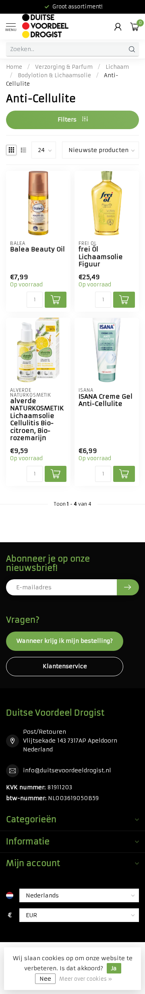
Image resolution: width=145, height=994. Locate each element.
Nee (45, 978)
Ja (114, 968)
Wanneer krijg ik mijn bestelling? (65, 640)
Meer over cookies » (85, 979)
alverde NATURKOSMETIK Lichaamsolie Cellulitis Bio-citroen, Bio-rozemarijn (37, 419)
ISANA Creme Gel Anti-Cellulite (106, 400)
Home (14, 67)
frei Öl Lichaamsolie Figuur (101, 257)
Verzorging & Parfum (64, 67)
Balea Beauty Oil (37, 249)
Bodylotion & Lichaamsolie (54, 75)
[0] (134, 27)
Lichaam (117, 67)
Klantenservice (65, 666)
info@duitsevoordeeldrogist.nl (67, 770)
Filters (68, 119)
